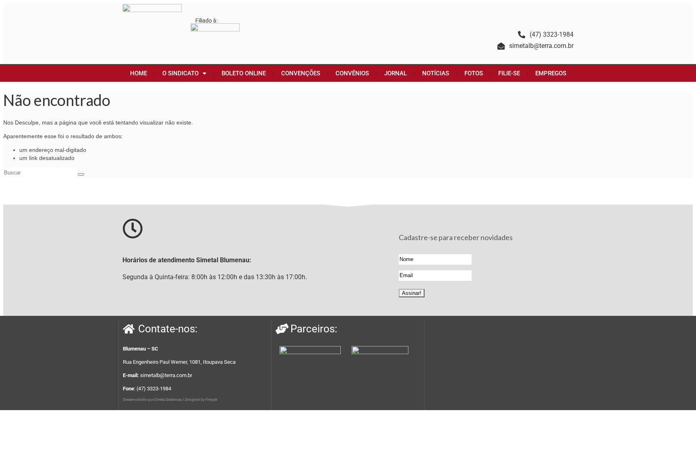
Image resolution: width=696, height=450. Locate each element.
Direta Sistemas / (170, 399)
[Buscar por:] (40, 172)
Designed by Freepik (201, 400)
